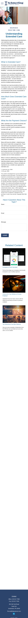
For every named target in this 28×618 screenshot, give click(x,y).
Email (2, 213)
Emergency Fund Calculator (10, 267)
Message (3, 222)
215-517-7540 (15, 601)
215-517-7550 (16, 599)
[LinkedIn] (14, 614)
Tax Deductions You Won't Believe (12, 324)
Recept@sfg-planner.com (14, 611)
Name (2, 204)
